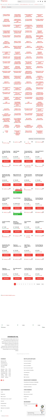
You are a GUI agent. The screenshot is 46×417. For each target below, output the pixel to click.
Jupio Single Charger (16, 152)
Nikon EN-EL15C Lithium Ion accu (17, 175)
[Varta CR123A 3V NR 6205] (39, 145)
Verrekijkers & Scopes (17, 131)
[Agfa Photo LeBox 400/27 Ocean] (28, 239)
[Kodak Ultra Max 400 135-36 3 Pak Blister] (6, 169)
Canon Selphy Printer (40, 15)
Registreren (3, 394)
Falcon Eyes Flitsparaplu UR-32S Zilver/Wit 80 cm (28, 200)
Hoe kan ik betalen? (27, 363)
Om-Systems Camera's (17, 53)
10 (34, 284)
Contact (25, 398)
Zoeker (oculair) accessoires (39, 114)
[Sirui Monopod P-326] (17, 263)
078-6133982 (4, 365)
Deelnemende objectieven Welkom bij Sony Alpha (17, 103)
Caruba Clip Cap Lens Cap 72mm (28, 269)
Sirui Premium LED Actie (6, 88)
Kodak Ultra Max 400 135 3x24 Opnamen (6, 246)
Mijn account (3, 396)
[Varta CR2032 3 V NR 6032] (39, 216)
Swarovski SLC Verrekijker (6, 77)
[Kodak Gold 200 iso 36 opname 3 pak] (28, 169)
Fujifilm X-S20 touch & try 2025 (28, 93)
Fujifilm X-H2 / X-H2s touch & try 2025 (17, 31)
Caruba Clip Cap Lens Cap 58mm (39, 245)
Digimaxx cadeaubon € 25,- (6, 269)
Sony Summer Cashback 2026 (17, 62)
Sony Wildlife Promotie (6, 67)
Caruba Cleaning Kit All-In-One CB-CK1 (6, 152)
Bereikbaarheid (3, 403)
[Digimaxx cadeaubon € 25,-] (6, 263)
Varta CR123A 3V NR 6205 (39, 152)
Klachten (2, 401)
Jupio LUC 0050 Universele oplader (5, 199)
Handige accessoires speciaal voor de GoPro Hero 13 (39, 103)
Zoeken (34, 1)
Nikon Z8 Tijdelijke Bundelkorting (17, 47)
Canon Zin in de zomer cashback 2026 (17, 20)
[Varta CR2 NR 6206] (28, 216)
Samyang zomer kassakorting (17, 57)
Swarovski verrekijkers (28, 77)
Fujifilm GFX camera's (6, 98)
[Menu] (44, 405)
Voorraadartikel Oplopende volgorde (39, 138)
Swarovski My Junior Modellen (28, 72)
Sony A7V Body (16, 198)
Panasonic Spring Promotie (17, 88)
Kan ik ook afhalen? (27, 365)
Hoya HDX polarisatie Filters (6, 114)
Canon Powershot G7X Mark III (29, 15)
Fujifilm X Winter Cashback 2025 (6, 31)
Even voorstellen (27, 391)
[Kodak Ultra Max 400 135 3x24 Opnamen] (6, 239)
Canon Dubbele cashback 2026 (17, 15)
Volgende (38, 284)
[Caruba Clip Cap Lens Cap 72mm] (28, 263)
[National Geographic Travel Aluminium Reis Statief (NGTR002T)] (17, 216)
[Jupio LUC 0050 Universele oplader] (6, 192)
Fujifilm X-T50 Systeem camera (39, 93)
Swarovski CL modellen (28, 67)
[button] (41, 158)
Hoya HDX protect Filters (40, 109)
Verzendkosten (26, 372)
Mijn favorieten (26, 377)
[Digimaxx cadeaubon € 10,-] (17, 239)
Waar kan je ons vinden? (28, 394)
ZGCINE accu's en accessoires (17, 77)
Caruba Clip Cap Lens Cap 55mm (39, 199)
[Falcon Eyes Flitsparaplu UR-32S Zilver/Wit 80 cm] (28, 192)
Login (2, 391)
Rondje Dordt (26, 396)
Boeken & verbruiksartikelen (28, 126)
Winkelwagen (26, 374)
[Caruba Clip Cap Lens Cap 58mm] (39, 239)
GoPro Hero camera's (39, 31)
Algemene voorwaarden (5, 408)
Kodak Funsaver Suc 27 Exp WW (39, 175)
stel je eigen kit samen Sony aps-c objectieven (6, 119)
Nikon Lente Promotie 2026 (28, 36)
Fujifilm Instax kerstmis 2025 (39, 26)
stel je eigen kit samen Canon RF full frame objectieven (17, 120)
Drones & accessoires (6, 126)
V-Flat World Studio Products (17, 82)
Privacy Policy (3, 405)
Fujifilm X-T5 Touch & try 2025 (17, 93)
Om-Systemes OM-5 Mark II (6, 53)
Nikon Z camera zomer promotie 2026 (39, 36)
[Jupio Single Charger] (17, 145)
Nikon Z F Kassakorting (6, 42)
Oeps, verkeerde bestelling (28, 370)
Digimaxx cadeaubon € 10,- (17, 245)
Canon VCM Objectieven (6, 20)
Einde (43, 284)
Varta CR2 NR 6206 (27, 222)
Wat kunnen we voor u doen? (6, 398)
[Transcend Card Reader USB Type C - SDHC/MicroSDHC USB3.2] (28, 145)
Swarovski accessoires (17, 67)
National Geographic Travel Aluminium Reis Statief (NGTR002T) (17, 224)
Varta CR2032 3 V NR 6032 (39, 222)
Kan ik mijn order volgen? (28, 367)
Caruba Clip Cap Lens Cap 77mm (39, 269)
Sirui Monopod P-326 (17, 269)
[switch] (42, 412)
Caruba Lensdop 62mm (6, 222)
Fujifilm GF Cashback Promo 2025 (39, 77)
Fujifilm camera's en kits (17, 26)
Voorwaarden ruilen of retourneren (30, 384)
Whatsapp (36, 4)
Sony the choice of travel (40, 62)
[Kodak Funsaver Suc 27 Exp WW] (39, 169)
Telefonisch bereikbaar (24, 4)
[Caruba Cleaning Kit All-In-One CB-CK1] (6, 145)
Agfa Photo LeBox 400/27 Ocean (27, 246)
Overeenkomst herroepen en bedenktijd (31, 382)
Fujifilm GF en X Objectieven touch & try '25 (28, 26)
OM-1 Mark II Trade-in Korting (17, 98)
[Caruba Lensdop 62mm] (6, 216)
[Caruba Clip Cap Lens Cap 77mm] (39, 263)
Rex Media (6, 415)
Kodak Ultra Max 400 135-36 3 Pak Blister (6, 175)
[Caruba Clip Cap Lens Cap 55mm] (39, 192)
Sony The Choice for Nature (28, 62)
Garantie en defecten (28, 386)
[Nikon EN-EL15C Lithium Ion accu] (17, 169)
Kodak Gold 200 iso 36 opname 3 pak (28, 175)
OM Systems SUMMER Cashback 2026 (40, 47)
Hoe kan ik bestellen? (28, 361)
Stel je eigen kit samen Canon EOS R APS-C (39, 83)
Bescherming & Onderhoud (39, 131)
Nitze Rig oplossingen (28, 88)
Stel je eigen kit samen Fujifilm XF (39, 98)
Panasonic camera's (39, 53)
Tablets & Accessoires (17, 126)
